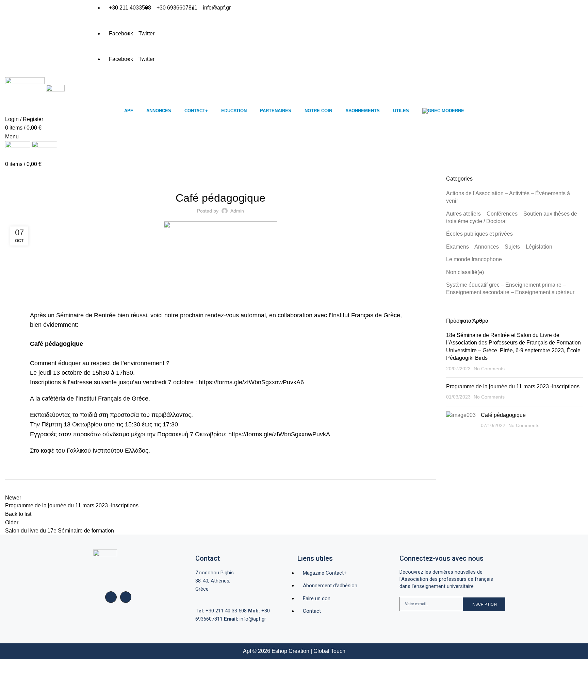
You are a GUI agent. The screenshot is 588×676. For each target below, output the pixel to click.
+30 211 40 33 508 (221, 611)
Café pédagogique (503, 415)
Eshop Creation (290, 651)
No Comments (489, 368)
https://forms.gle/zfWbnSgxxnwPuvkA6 (251, 382)
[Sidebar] (8, 667)
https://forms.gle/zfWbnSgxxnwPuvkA (279, 434)
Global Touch (329, 651)
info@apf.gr (245, 619)
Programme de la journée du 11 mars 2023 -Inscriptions (512, 386)
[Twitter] (126, 597)
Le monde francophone (474, 259)
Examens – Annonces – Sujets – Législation (499, 247)
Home (11, 171)
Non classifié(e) (465, 272)
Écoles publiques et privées (479, 234)
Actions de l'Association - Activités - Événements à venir (86, 171)
